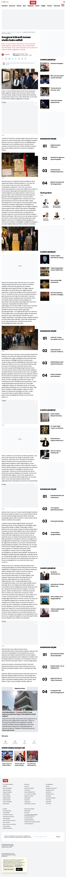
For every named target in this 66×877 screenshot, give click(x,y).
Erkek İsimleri (27, 810)
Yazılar (49, 6)
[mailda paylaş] (19, 58)
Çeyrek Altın (48, 801)
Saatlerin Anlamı (50, 794)
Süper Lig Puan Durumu (8, 816)
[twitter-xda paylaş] (6, 58)
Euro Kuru (26, 786)
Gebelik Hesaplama (29, 819)
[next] (37, 758)
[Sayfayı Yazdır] (22, 58)
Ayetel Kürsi (48, 792)
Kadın (37, 6)
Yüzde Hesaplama (28, 823)
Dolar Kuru (26, 784)
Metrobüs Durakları (7, 828)
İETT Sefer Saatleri (28, 818)
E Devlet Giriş (27, 801)
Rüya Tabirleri (6, 822)
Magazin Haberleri (7, 792)
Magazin (31, 6)
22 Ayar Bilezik (6, 812)
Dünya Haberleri (7, 796)
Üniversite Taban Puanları (9, 820)
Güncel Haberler (7, 790)
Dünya (19, 6)
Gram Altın (48, 800)
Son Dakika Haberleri (8, 784)
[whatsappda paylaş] (15, 58)
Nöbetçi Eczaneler (28, 796)
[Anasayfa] (5, 780)
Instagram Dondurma (51, 788)
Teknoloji (57, 6)
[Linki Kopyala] (25, 58)
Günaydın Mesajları (50, 798)
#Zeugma (5, 736)
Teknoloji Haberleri (7, 801)
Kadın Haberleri (6, 800)
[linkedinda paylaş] (12, 58)
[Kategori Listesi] (64, 2)
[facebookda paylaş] (3, 58)
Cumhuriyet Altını (7, 810)
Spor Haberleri (6, 794)
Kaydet (58, 837)
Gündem (5, 6)
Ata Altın (5, 809)
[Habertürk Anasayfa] (33, 2)
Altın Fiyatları (6, 803)
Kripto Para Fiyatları (29, 788)
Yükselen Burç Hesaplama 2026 (32, 821)
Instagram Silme (50, 790)
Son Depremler (49, 784)
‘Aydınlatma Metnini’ (8, 866)
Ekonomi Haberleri (7, 788)
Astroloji (48, 786)
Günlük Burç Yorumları (29, 803)
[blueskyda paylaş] (9, 58)
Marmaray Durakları (29, 809)
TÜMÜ (41, 195)
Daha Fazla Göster (8, 730)
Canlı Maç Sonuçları (8, 814)
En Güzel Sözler (6, 826)
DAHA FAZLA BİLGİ (8, 869)
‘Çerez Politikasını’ (19, 865)
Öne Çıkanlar (18, 32)
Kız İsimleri (26, 812)
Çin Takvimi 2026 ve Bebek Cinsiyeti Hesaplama (30, 815)
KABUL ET (19, 869)
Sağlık (43, 6)
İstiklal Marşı (27, 798)
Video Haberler (6, 818)
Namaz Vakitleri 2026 (29, 792)
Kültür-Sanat (10, 32)
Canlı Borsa (27, 790)
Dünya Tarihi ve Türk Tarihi (9, 824)
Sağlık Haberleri (6, 798)
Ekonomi (12, 6)
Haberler (4, 32)
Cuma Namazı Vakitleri (30, 794)
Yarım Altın (48, 803)
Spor (24, 6)
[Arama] (2, 2)
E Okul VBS (26, 800)
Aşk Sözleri (48, 796)
